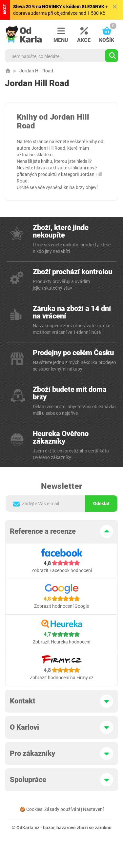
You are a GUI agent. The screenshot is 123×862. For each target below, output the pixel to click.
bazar (48, 827)
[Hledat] (111, 55)
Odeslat (101, 503)
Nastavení (93, 809)
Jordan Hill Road (36, 70)
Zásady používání (62, 809)
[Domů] (8, 70)
